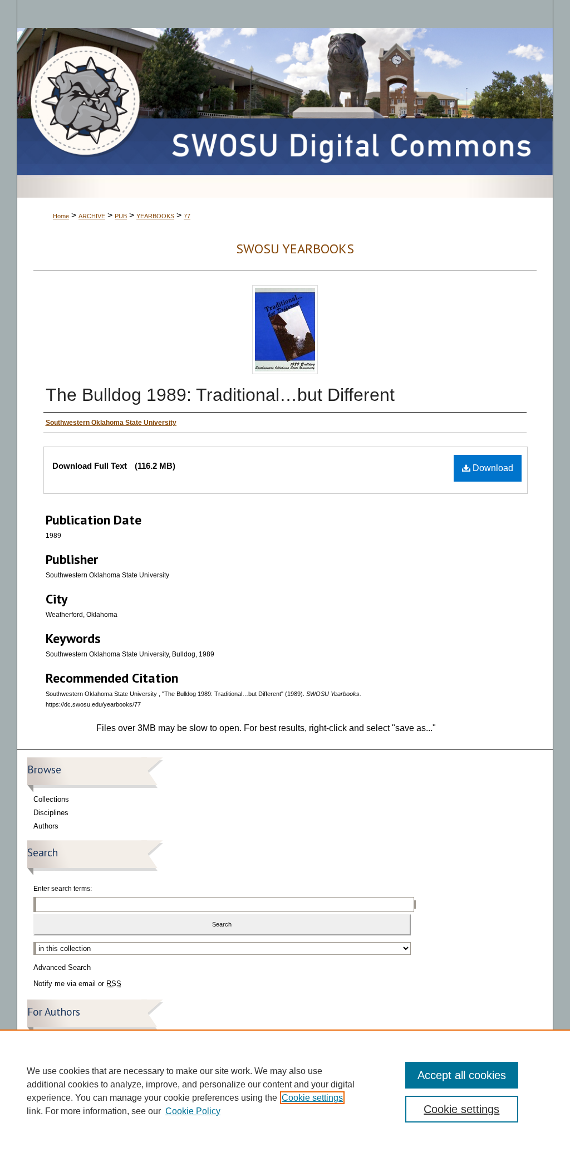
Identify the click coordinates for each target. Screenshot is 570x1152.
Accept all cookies (461, 1075)
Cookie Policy (192, 1111)
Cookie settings (312, 1097)
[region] (285, 1091)
